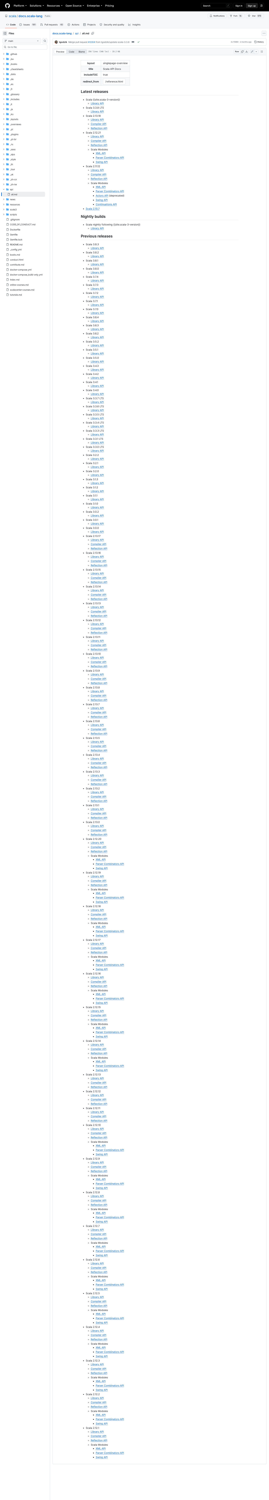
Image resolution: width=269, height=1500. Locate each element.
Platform (19, 5)
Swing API (102, 161)
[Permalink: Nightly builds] (78, 216)
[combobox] (26, 47)
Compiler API (98, 123)
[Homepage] (7, 5)
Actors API (102, 195)
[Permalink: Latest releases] (78, 91)
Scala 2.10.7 (93, 208)
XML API (101, 153)
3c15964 (234, 42)
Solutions (35, 5)
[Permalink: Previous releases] (78, 236)
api (77, 33)
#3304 (91, 42)
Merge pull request (77, 42)
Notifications (218, 16)
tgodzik (63, 42)
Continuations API (106, 204)
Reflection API (99, 128)
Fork (237, 16)
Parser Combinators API (110, 157)
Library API (97, 103)
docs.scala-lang (30, 16)
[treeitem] (23, 194)
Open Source (73, 5)
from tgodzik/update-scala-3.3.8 (113, 42)
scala (12, 16)
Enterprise (93, 5)
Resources (53, 5)
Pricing (109, 5)
